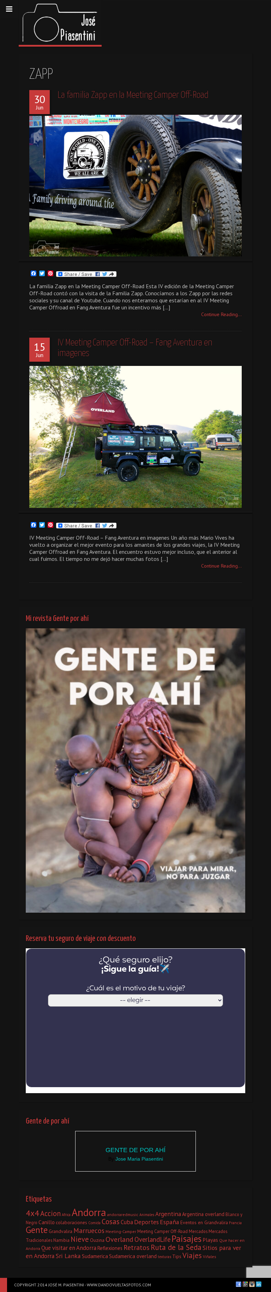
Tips (176, 1256)
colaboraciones (71, 1222)
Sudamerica (95, 1256)
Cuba (127, 1222)
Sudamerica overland (133, 1256)
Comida (94, 1222)
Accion (50, 1213)
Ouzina (97, 1240)
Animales (146, 1214)
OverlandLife (152, 1239)
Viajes (192, 1255)
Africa (66, 1214)
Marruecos (88, 1230)
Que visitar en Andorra (68, 1248)
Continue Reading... (221, 314)
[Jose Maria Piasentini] (60, 22)
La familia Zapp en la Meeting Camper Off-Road (133, 95)
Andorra (89, 1212)
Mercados (198, 1231)
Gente (37, 1229)
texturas (164, 1256)
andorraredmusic (122, 1214)
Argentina (168, 1214)
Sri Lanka (68, 1256)
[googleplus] (245, 1284)
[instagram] (252, 1284)
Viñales (209, 1256)
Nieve (80, 1239)
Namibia (61, 1240)
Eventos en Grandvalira (204, 1222)
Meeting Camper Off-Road (162, 1231)
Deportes (146, 1222)
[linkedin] (258, 1284)
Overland (119, 1239)
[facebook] (238, 1284)
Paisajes (186, 1238)
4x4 (32, 1213)
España (169, 1222)
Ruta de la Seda (176, 1247)
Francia (235, 1222)
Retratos (137, 1247)
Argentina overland (203, 1214)
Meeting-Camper (121, 1231)
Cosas (111, 1221)
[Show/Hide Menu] (9, 9)
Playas (210, 1239)
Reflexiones (109, 1248)
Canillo (46, 1222)
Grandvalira (60, 1231)
